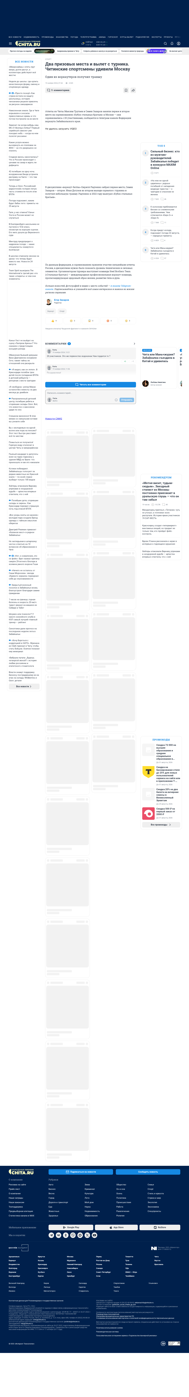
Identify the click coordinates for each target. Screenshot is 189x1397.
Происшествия (123, 1047)
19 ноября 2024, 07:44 (54, 83)
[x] (87, 1080)
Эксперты (157, 37)
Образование (91, 1061)
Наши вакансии (16, 1047)
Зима (87, 1030)
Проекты (168, 37)
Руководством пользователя (107, 1160)
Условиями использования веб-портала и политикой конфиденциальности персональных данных (135, 1163)
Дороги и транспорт (58, 1047)
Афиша (102, 37)
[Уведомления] (172, 43)
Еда (50, 1052)
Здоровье (53, 1061)
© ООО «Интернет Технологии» (21, 1189)
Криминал (90, 1034)
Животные (54, 1056)
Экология (152, 1047)
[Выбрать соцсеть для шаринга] (133, 90)
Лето (87, 1043)
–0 (133, 378)
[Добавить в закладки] (126, 90)
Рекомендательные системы (107, 1177)
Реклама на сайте (17, 1030)
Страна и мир (154, 1043)
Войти (55, 401)
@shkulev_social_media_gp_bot (124, 1150)
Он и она (120, 1034)
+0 (125, 361)
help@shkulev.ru (27, 1169)
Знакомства (62, 37)
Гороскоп (113, 37)
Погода (74, 37)
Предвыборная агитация (21, 1056)
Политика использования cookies (109, 1173)
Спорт (62, 311)
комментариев (60, 90)
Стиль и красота (156, 1039)
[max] (80, 1080)
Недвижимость (31, 37)
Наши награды (16, 1043)
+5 (125, 378)
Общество (121, 1030)
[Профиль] (178, 43)
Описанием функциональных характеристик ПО (115, 1161)
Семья (151, 1030)
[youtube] (94, 1080)
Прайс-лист (14, 1034)
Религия (120, 1061)
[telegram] (51, 1080)
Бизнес (52, 1034)
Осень (119, 1039)
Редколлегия (142, 37)
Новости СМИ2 (53, 418)
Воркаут (50, 311)
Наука (87, 1052)
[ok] (65, 1080)
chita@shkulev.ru (39, 1165)
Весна (51, 1039)
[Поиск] (165, 43)
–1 (133, 361)
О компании (15, 1039)
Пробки (179, 37)
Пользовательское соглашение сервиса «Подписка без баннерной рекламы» (126, 1181)
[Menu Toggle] (10, 43)
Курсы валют (127, 37)
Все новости (15, 37)
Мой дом (89, 1047)
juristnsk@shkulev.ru (72, 1167)
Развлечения (122, 1056)
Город (51, 1043)
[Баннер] (44, 51)
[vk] (58, 1080)
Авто (51, 1030)
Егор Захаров (61, 300)
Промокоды (48, 37)
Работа (119, 1052)
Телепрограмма (88, 37)
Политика (121, 1043)
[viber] (73, 1080)
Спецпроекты (154, 1056)
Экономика (153, 1052)
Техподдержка (16, 1052)
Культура (89, 1039)
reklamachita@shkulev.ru (144, 1148)
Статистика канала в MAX (21, 1061)
